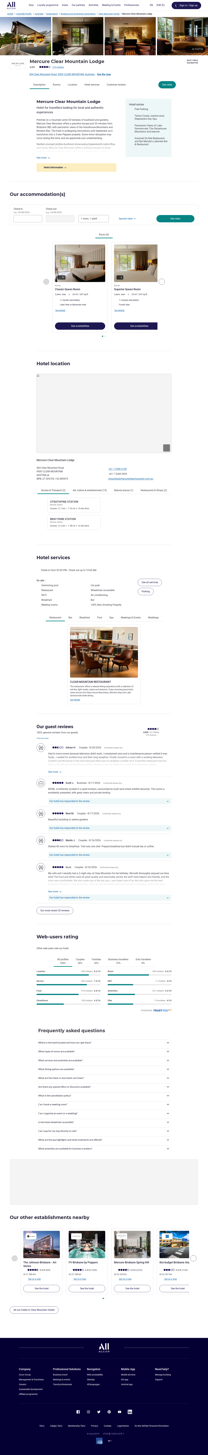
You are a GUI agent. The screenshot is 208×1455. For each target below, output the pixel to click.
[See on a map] (104, 413)
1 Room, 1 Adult (89, 218)
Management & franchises (31, 1379)
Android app (127, 1384)
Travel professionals (62, 1384)
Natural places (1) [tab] (123, 490)
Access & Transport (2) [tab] (53, 490)
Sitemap (91, 1379)
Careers (22, 1384)
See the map (104, 74)
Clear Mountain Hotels (109, 14)
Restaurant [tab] (55, 617)
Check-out (54, 210)
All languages (93, 1384)
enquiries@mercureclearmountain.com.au (130, 478)
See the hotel (42, 1288)
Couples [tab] (80, 961)
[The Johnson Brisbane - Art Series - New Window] (41, 1244)
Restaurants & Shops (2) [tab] (154, 490)
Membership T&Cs (76, 1426)
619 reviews (58, 67)
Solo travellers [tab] (143, 961)
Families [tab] (96, 961)
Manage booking (163, 1374)
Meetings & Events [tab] (131, 617)
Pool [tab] (99, 617)
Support (159, 1379)
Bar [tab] (70, 617)
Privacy (94, 1426)
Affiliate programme (28, 1394)
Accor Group (25, 1374)
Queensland (52, 14)
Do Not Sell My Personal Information (152, 1426)
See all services (150, 582)
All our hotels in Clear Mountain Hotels (34, 1309)
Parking (146, 591)
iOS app (124, 1379)
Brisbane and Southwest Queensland (78, 14)
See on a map (34, 1279)
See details (75, 700)
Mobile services (128, 1374)
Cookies (107, 1426)
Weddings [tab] (153, 617)
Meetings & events (61, 1379)
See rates (167, 84)
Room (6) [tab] (104, 234)
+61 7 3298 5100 (117, 469)
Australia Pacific (24, 14)
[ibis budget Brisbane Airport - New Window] (177, 1244)
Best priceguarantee (192, 61)
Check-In (22, 210)
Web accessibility (95, 1374)
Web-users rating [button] (57, 937)
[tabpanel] (104, 290)
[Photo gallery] (104, 36)
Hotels (10, 14)
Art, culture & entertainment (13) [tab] (90, 490)
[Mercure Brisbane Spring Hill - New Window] (132, 1244)
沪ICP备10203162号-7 (113, 1434)
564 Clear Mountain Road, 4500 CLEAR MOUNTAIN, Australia (62, 74)
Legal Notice (123, 1426)
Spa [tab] (111, 617)
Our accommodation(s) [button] (37, 194)
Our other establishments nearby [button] (49, 1217)
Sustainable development (31, 1389)
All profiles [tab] (63, 961)
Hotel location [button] (53, 363)
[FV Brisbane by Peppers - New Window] (87, 1244)
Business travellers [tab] (118, 961)
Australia (39, 14)
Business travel (60, 1374)
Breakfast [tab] (84, 617)
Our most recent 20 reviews (54, 910)
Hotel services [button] (53, 557)
